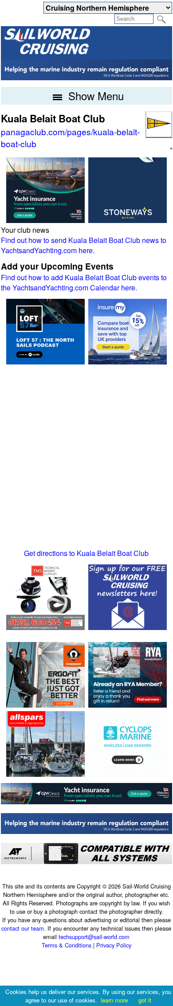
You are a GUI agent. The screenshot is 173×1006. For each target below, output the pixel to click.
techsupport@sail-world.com (94, 936)
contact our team (22, 928)
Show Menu (94, 95)
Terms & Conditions (66, 945)
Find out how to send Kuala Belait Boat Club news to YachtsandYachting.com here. (83, 245)
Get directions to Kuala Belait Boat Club (86, 553)
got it (144, 1000)
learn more (114, 1000)
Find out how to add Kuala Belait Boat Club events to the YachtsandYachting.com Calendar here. (84, 282)
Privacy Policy (113, 945)
